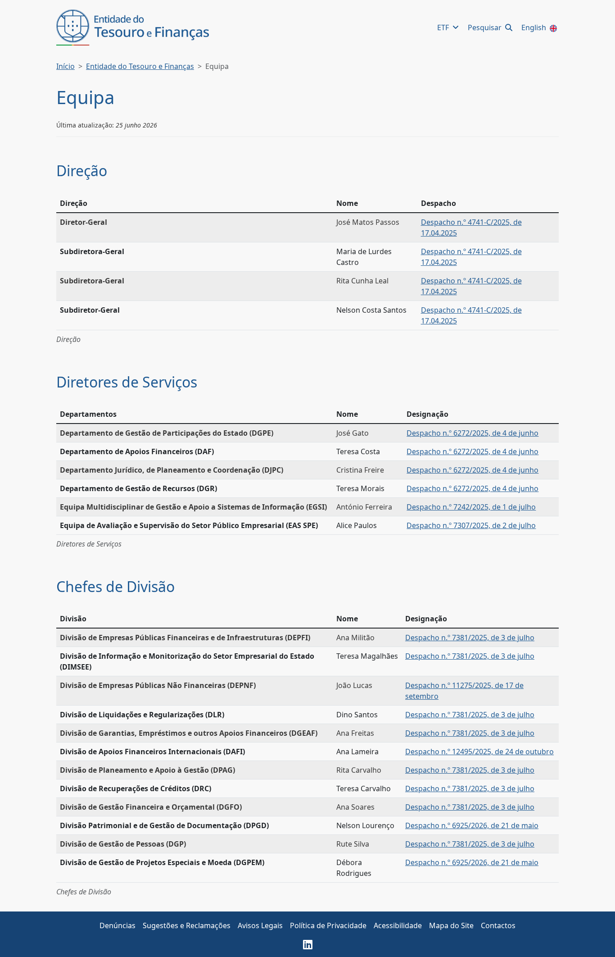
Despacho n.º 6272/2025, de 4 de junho (472, 433)
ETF (444, 27)
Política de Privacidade (328, 925)
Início (65, 66)
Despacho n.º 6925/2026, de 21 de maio (471, 825)
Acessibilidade (398, 925)
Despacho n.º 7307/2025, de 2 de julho (471, 525)
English (534, 27)
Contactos (498, 925)
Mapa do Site (451, 925)
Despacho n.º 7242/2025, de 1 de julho (471, 507)
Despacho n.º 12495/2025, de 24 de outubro (479, 751)
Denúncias (117, 925)
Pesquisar (485, 27)
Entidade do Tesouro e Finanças (140, 66)
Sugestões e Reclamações (187, 925)
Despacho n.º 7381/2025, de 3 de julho (469, 638)
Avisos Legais (260, 925)
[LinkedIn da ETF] (307, 944)
